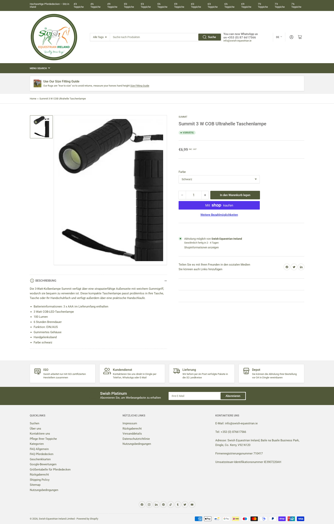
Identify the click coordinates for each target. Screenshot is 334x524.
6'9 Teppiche (246, 5)
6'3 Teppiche (213, 5)
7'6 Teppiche (296, 5)
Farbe (182, 172)
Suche (212, 37)
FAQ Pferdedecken (41, 454)
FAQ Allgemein (39, 449)
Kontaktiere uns (40, 433)
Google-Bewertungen (43, 464)
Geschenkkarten (40, 459)
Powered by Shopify (87, 518)
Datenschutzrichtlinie (136, 439)
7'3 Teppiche (280, 5)
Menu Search (38, 68)
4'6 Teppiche (95, 5)
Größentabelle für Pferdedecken (50, 469)
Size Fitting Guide (139, 85)
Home (33, 98)
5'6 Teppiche (162, 5)
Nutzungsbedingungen (44, 490)
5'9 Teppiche (179, 5)
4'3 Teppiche (79, 5)
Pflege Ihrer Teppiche (43, 439)
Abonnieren (233, 396)
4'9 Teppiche (112, 5)
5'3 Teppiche (146, 5)
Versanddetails (132, 433)
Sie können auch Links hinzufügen (200, 269)
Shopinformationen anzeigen (201, 247)
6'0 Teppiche (196, 5)
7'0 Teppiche (263, 5)
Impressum (130, 423)
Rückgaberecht (39, 474)
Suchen (34, 423)
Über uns (35, 428)
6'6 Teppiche (229, 5)
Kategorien (37, 444)
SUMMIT (183, 117)
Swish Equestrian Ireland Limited (57, 518)
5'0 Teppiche (129, 5)
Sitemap (35, 485)
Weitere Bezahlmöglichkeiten (219, 215)
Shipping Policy (39, 480)
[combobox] (166, 37)
